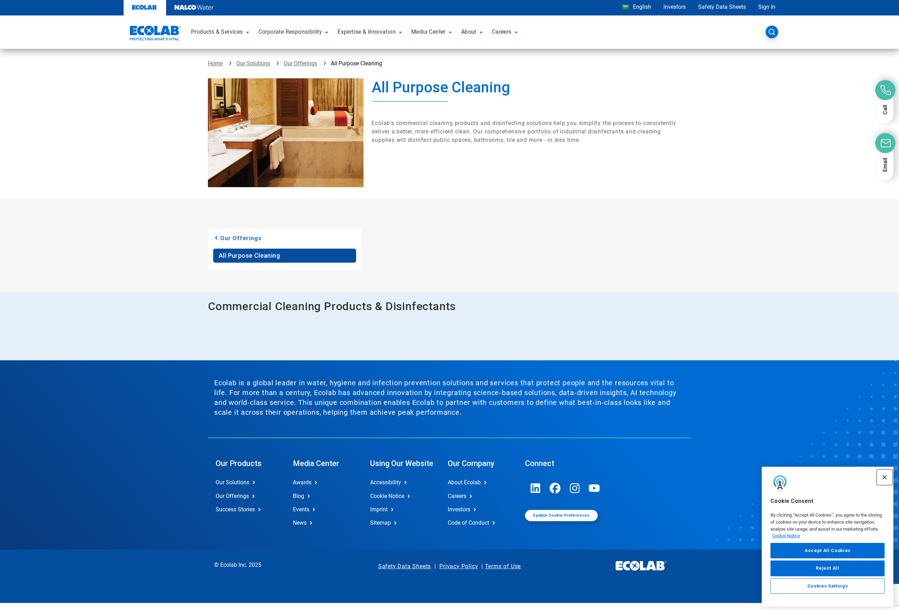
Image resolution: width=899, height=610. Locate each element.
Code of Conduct (468, 522)
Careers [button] (502, 31)
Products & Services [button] (217, 31)
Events (301, 509)
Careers (457, 496)
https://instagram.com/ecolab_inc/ (575, 488)
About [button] (469, 31)
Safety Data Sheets (722, 7)
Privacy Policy (458, 566)
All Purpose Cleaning (249, 255)
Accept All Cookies (828, 550)
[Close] (884, 477)
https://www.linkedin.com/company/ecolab (536, 488)
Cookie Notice (786, 535)
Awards (302, 482)
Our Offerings (300, 63)
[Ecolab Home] (154, 34)
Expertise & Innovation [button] (366, 31)
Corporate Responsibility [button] (290, 31)
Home (215, 63)
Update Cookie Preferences (561, 515)
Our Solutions (253, 63)
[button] (248, 32)
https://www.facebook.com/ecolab (555, 488)
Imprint (379, 509)
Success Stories (235, 509)
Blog (298, 496)
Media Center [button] (428, 31)
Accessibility (385, 482)
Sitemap (380, 522)
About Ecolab (464, 482)
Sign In (766, 7)
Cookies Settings (827, 586)
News (300, 522)
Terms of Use (503, 566)
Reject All (827, 568)
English (641, 7)
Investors (674, 7)
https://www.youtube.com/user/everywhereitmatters (595, 488)
